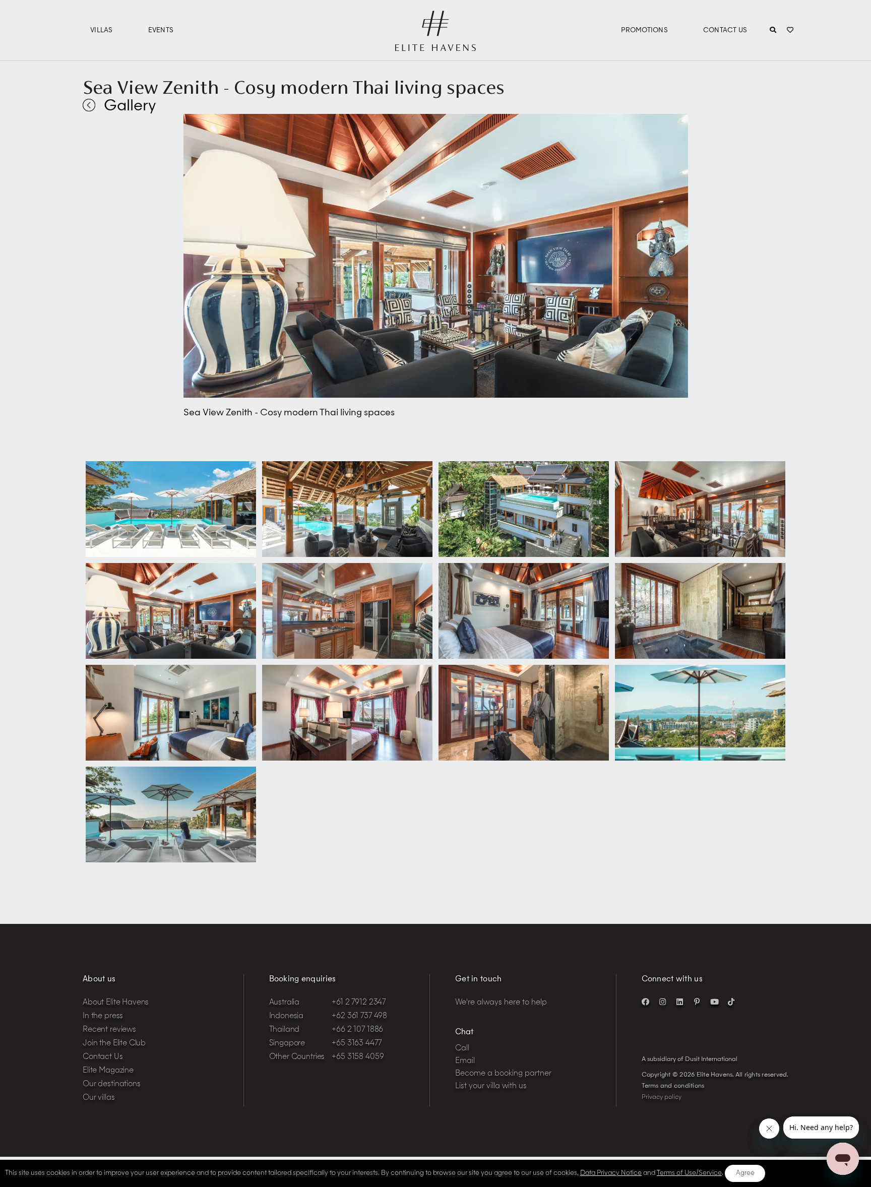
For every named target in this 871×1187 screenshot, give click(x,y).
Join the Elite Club (114, 1043)
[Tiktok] (731, 1001)
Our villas (99, 1098)
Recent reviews (109, 1030)
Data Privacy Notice (611, 1173)
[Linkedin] (680, 1001)
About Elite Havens (116, 1003)
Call (462, 1048)
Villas (101, 30)
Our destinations (112, 1084)
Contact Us (725, 30)
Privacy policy (661, 1097)
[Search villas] (773, 30)
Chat (464, 1032)
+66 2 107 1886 (357, 1030)
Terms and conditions (673, 1086)
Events (161, 30)
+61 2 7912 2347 (359, 1003)
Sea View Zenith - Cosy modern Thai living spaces (294, 87)
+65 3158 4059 (358, 1057)
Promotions (644, 30)
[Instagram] (663, 1001)
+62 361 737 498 (359, 1016)
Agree (745, 1173)
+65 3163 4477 (356, 1043)
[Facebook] (646, 1001)
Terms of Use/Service (689, 1173)
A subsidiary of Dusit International (689, 1059)
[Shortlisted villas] (790, 30)
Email (465, 1061)
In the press (103, 1016)
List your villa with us (491, 1086)
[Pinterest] (697, 1001)
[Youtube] (714, 1001)
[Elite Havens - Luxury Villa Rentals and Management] (435, 46)
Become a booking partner (503, 1074)
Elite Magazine (108, 1071)
